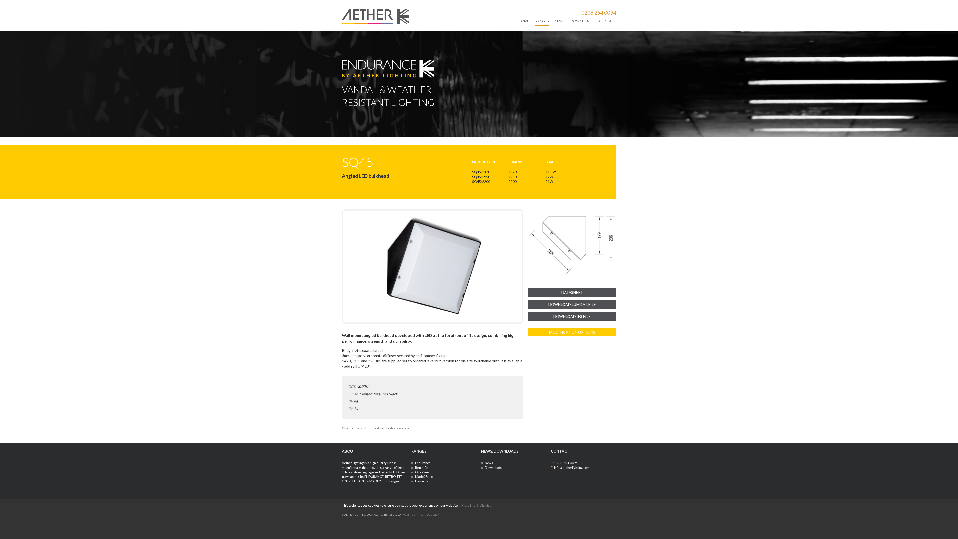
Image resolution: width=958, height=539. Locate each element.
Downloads (581, 21)
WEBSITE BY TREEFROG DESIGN (421, 514)
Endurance (422, 463)
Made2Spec (423, 477)
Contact (607, 21)
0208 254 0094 (598, 12)
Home (524, 21)
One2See (421, 472)
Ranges (542, 21)
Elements (421, 481)
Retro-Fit (421, 468)
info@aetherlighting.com (572, 468)
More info (468, 505)
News (559, 21)
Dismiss (485, 505)
